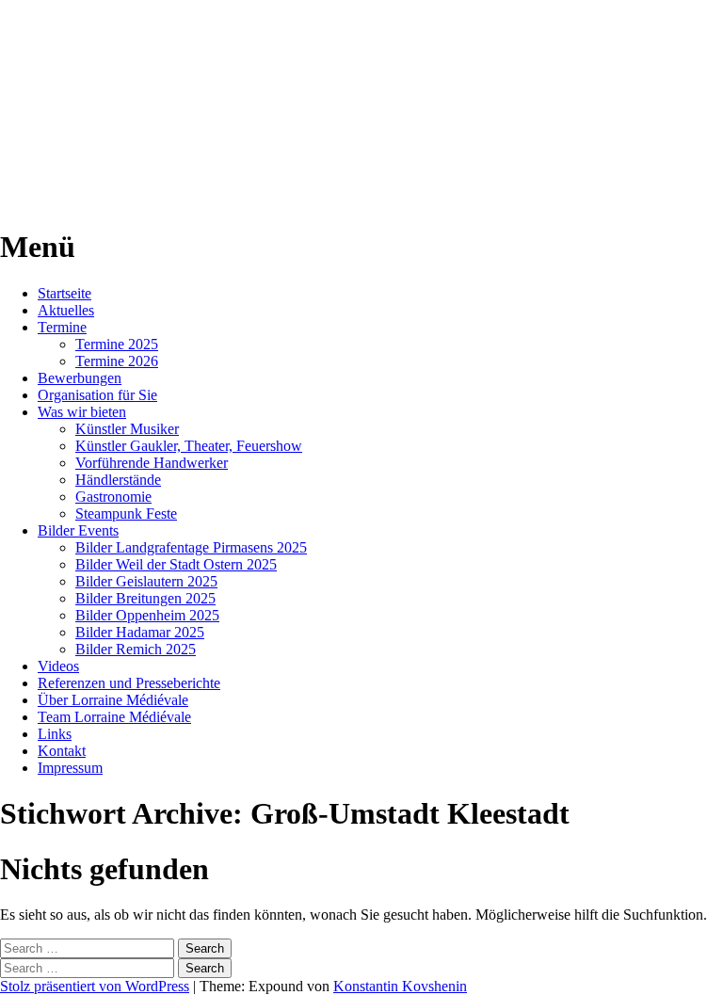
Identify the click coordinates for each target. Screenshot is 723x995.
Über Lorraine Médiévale (113, 700)
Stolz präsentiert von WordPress (94, 986)
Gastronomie (113, 497)
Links (55, 734)
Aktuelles (66, 310)
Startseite (64, 293)
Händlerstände (118, 480)
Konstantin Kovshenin (400, 986)
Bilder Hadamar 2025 (139, 632)
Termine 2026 (116, 361)
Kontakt (62, 751)
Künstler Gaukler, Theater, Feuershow (188, 446)
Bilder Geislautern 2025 (146, 581)
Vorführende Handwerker (151, 463)
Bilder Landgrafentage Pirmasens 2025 (191, 547)
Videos (58, 666)
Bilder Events (78, 530)
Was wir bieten (82, 412)
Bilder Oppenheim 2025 (147, 615)
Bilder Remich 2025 (135, 649)
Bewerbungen (79, 378)
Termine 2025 (116, 344)
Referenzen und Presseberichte (129, 683)
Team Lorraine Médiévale (114, 717)
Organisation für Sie (97, 395)
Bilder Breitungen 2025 (145, 598)
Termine (62, 327)
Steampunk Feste (126, 514)
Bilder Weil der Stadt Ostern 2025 (176, 564)
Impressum (70, 768)
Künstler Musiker (127, 429)
